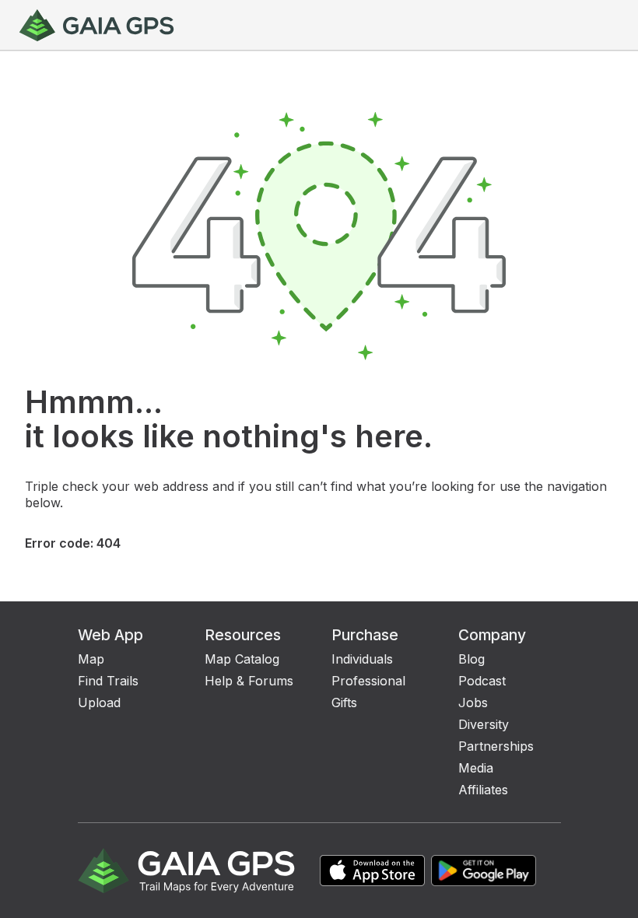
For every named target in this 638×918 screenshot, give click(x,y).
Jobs (473, 702)
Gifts (344, 702)
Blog (471, 659)
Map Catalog (242, 659)
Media (475, 768)
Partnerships (496, 746)
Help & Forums (249, 680)
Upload (99, 702)
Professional (368, 680)
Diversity (483, 724)
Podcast (482, 680)
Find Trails (108, 680)
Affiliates (483, 789)
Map (91, 659)
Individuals (362, 659)
